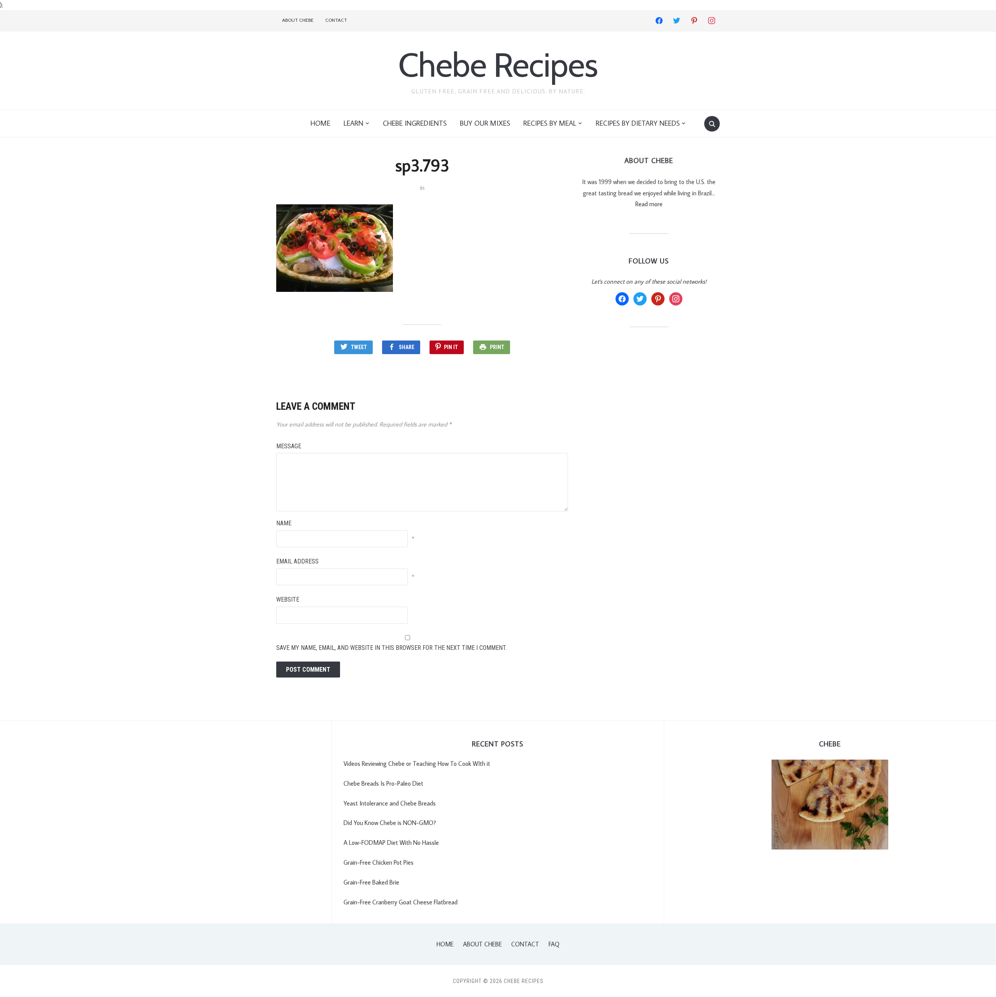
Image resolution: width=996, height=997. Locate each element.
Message (288, 446)
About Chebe (298, 20)
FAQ (554, 944)
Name (283, 523)
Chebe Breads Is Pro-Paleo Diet (383, 783)
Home (320, 123)
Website (287, 599)
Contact (336, 20)
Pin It (451, 347)
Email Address (297, 561)
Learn (353, 123)
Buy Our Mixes (485, 123)
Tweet (359, 347)
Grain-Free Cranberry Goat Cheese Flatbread (401, 902)
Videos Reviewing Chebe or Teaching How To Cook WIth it (417, 763)
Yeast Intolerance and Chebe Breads (390, 803)
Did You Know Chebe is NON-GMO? (390, 823)
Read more (649, 204)
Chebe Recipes (498, 65)
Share (406, 347)
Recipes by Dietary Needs (638, 123)
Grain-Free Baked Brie (371, 882)
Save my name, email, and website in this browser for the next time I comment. (391, 647)
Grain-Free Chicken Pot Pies (379, 862)
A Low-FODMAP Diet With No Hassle (391, 842)
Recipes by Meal (549, 123)
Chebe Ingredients (415, 123)
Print (497, 347)
